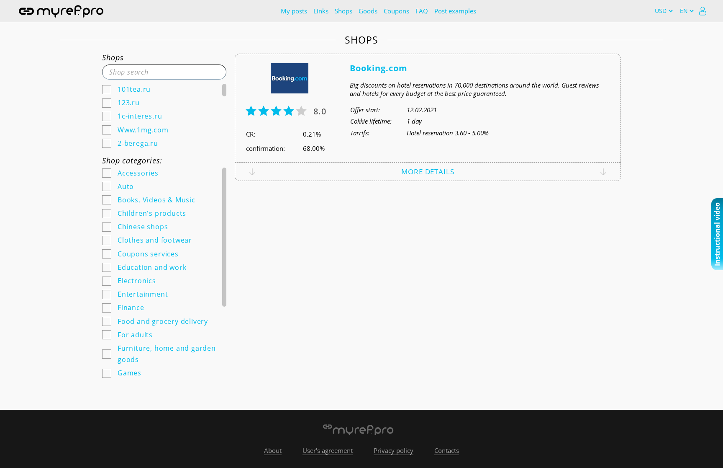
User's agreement (328, 450)
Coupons (396, 11)
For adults (135, 334)
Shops (343, 11)
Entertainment (143, 294)
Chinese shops (143, 226)
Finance (131, 307)
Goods (368, 11)
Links (320, 11)
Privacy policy (393, 450)
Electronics (137, 280)
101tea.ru (134, 89)
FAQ (421, 11)
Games (129, 373)
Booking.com (379, 68)
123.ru (129, 102)
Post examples (455, 11)
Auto (126, 186)
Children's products (152, 213)
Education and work (152, 267)
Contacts (446, 450)
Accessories (138, 173)
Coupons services (148, 254)
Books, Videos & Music (156, 199)
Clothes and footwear (155, 240)
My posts (294, 11)
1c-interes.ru (140, 116)
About (273, 450)
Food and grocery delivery (163, 321)
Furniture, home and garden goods (167, 354)
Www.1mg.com (143, 129)
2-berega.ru (138, 143)
